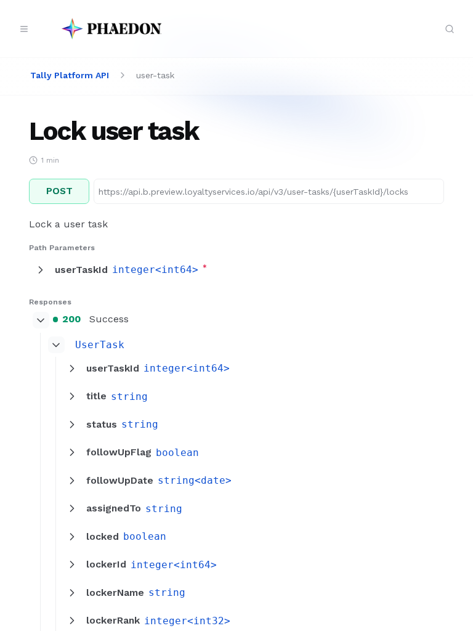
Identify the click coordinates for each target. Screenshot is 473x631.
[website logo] (111, 29)
